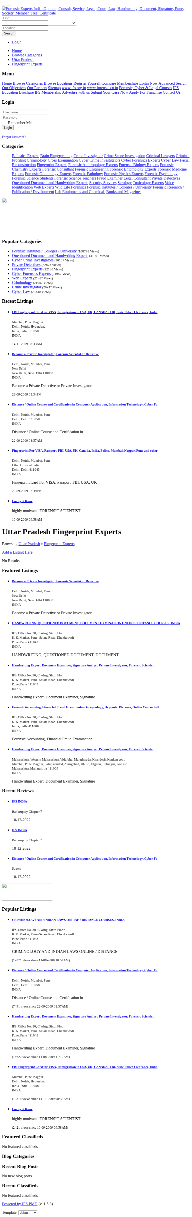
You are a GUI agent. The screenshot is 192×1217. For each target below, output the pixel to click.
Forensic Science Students (32, 178)
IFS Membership (48, 92)
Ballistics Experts (25, 156)
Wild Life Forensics (70, 187)
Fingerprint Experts (52, 165)
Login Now (148, 83)
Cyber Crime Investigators (99, 160)
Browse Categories (28, 83)
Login (17, 42)
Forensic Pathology (87, 174)
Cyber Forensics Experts (140, 160)
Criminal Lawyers (160, 156)
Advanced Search (172, 83)
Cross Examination (63, 160)
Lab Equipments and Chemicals (80, 192)
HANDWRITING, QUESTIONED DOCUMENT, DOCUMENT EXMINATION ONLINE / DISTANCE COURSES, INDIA (96, 623)
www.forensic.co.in (102, 88)
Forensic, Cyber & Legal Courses (145, 88)
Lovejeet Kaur (22, 501)
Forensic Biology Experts (139, 165)
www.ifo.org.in (74, 88)
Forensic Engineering (91, 169)
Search (9, 33)
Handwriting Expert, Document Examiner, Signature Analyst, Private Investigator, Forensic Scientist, (83, 749)
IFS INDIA (19, 801)
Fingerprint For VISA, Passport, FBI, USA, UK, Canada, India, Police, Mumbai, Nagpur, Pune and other (85, 450)
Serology (125, 183)
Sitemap (54, 88)
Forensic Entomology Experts (133, 169)
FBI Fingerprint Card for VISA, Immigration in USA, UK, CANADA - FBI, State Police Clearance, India (85, 312)
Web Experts (44, 187)
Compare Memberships (120, 83)
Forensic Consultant (58, 169)
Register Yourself (87, 83)
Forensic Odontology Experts (48, 174)
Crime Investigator (88, 156)
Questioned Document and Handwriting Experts (50, 183)
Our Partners (37, 88)
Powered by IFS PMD (20, 1204)
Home (17, 50)
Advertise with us (76, 92)
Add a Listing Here (17, 552)
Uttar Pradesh (29, 544)
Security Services (102, 183)
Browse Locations (58, 83)
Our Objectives (14, 88)
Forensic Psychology (161, 174)
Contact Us (171, 92)
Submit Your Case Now (109, 92)
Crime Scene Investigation (124, 156)
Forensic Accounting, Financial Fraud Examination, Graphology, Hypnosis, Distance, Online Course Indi (85, 707)
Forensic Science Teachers (75, 178)
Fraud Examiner (109, 178)
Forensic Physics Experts (124, 174)
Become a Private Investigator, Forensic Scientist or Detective (55, 354)
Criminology (37, 160)
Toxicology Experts (148, 183)
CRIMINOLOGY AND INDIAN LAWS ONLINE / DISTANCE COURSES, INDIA (68, 920)
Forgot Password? (14, 137)
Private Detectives (166, 178)
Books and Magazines (123, 192)
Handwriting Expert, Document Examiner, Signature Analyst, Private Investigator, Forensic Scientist (83, 665)
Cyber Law (170, 160)
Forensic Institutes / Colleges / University (119, 187)
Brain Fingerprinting (56, 156)
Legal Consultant (137, 178)
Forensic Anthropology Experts (93, 165)
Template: (10, 1212)
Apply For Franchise (145, 92)
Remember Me (19, 123)
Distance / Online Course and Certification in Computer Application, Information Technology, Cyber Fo (85, 404)
